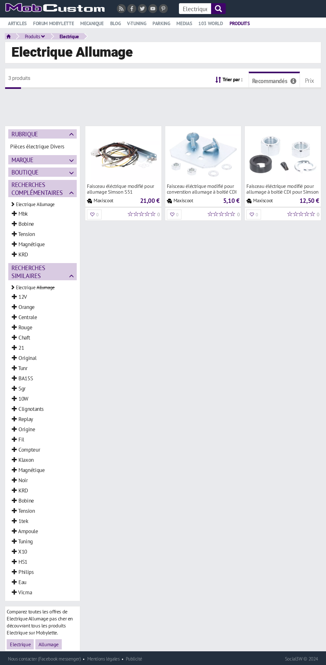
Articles (17, 23)
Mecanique (92, 23)
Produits (240, 23)
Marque (22, 160)
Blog (115, 23)
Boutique (25, 172)
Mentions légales (103, 658)
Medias (184, 23)
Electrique (69, 36)
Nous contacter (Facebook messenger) (44, 658)
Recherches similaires (28, 272)
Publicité (134, 658)
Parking (161, 23)
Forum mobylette (53, 23)
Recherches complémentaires (36, 189)
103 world (210, 23)
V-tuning (136, 23)
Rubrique (24, 134)
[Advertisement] (163, 103)
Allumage (49, 644)
